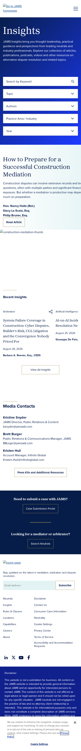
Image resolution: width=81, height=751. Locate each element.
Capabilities (9, 624)
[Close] (75, 722)
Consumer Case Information (50, 611)
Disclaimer (40, 598)
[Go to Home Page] (13, 562)
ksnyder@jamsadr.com (17, 426)
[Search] (73, 81)
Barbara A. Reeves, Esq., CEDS (21, 355)
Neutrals (8, 598)
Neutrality (39, 617)
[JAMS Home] (18, 8)
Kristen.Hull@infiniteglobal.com (23, 460)
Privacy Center (42, 630)
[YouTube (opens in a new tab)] (21, 657)
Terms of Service (43, 637)
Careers (7, 630)
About (6, 637)
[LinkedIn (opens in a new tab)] (6, 657)
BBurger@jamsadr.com (18, 443)
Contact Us (40, 605)
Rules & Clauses (12, 611)
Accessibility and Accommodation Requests (53, 644)
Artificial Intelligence (67, 311)
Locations (8, 617)
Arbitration (9, 311)
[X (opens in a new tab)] (13, 657)
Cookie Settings (43, 624)
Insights (7, 605)
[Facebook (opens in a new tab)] (29, 657)
